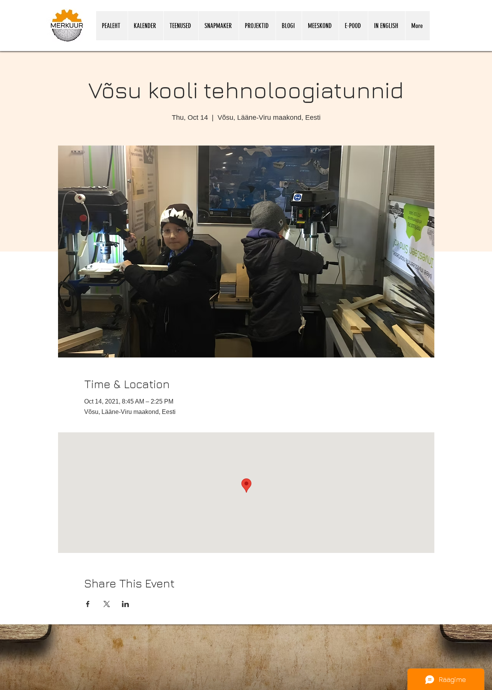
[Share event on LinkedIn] (125, 604)
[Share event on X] (106, 604)
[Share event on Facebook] (87, 604)
